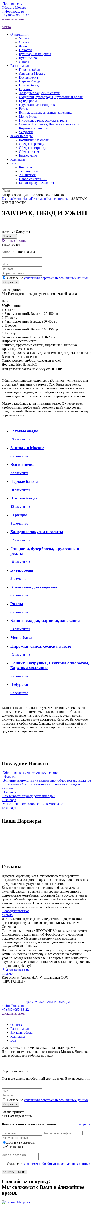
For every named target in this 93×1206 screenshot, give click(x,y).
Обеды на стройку (32, 148)
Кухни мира (28, 58)
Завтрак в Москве (32, 73)
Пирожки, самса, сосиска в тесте (43, 120)
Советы (24, 62)
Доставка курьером (20, 1142)
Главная (7, 198)
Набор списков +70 (33, 179)
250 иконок (27, 175)
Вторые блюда (29, 85)
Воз (13, 1040)
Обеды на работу (31, 144)
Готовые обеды (30, 69)
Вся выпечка (28, 77)
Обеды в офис (29, 151)
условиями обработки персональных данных (57, 1163)
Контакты (17, 1036)
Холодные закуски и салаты (39, 93)
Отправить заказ (14, 1171)
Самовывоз (14, 1146)
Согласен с (47, 278)
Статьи (24, 42)
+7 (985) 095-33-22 (15, 15)
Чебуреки (26, 132)
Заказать (9, 236)
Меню (6, 27)
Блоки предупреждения (36, 183)
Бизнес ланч (28, 155)
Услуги (24, 38)
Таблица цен (28, 171)
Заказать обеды (21, 1032)
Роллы (24, 108)
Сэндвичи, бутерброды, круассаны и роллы (51, 97)
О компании (19, 1025)
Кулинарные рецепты (35, 54)
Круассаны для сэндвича (37, 105)
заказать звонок (13, 19)
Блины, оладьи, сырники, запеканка (45, 112)
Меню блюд (28, 116)
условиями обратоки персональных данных (56, 278)
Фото (23, 46)
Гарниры (25, 89)
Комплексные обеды (34, 140)
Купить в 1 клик (14, 240)
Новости (25, 50)
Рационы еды (20, 1028)
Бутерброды (28, 101)
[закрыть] (84, 1124)
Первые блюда (29, 81)
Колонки (25, 167)
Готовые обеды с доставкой (51, 198)
